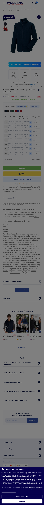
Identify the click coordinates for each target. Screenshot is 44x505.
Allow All (22, 501)
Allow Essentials (22, 496)
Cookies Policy (18, 489)
